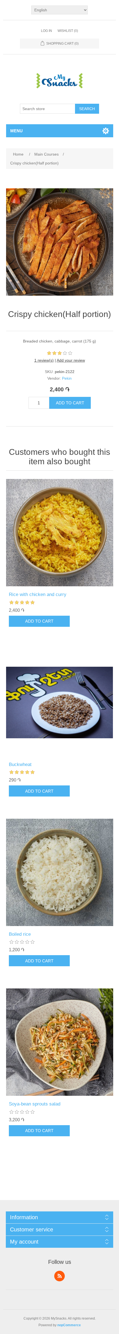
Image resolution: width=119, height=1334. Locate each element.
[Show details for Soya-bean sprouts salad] (59, 1042)
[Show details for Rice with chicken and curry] (59, 532)
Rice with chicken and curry (37, 594)
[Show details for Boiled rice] (59, 872)
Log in (46, 31)
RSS (59, 1276)
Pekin (67, 378)
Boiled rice (20, 934)
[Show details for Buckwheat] (59, 702)
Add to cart (70, 402)
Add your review (71, 360)
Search (87, 108)
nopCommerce (69, 1325)
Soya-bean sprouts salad (34, 1104)
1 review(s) (44, 360)
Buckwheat (20, 764)
